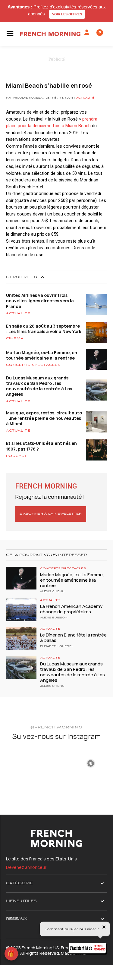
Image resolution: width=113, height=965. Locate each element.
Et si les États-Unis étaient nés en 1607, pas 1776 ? (41, 445)
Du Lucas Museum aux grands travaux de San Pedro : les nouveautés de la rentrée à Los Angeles (39, 386)
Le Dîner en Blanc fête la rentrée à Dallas (73, 637)
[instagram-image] (22, 763)
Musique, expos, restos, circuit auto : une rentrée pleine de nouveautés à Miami (44, 418)
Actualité (85, 97)
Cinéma (15, 338)
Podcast (16, 456)
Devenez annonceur (26, 867)
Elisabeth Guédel (56, 646)
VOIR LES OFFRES (67, 14)
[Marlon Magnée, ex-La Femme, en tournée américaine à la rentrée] (21, 578)
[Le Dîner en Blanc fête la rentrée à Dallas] (21, 638)
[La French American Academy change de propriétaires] (21, 610)
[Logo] (50, 34)
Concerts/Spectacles (33, 365)
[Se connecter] (86, 32)
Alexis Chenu (52, 591)
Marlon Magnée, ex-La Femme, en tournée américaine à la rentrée (41, 355)
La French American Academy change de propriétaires (71, 609)
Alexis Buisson (53, 617)
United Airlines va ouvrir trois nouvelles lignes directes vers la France (40, 300)
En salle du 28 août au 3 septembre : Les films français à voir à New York (43, 328)
